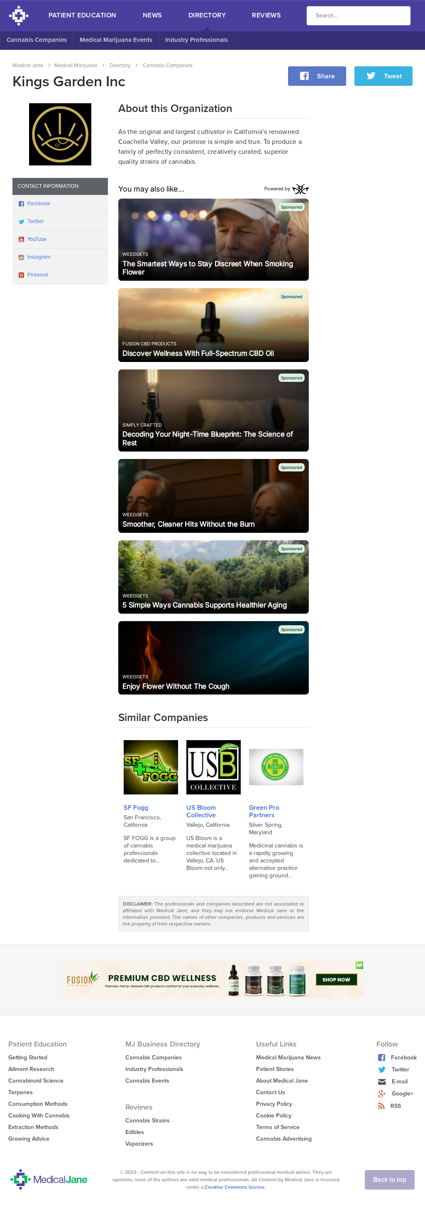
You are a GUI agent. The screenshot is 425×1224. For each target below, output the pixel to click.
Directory (207, 15)
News (152, 15)
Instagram (39, 257)
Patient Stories (275, 1069)
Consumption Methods (38, 1103)
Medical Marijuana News (288, 1057)
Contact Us (270, 1092)
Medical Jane (27, 65)
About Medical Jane (282, 1080)
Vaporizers (139, 1143)
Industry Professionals (196, 40)
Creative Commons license (235, 1187)
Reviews (266, 15)
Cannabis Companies (37, 40)
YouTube (36, 239)
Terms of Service (278, 1127)
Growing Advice (28, 1138)
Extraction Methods (33, 1127)
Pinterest (37, 275)
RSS (396, 1106)
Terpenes (20, 1092)
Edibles (134, 1132)
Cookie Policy (273, 1115)
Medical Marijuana (75, 65)
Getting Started (27, 1057)
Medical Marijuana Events (116, 40)
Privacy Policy (274, 1103)
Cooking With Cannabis (39, 1115)
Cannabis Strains (147, 1120)
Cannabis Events (147, 1080)
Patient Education (83, 15)
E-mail (400, 1081)
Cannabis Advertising (284, 1138)
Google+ (402, 1093)
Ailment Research (31, 1069)
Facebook (38, 203)
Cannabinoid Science (36, 1080)
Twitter (36, 221)
